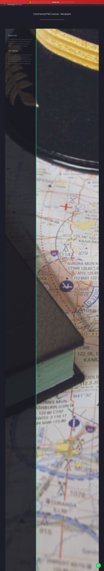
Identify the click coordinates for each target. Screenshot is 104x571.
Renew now (55, 2)
